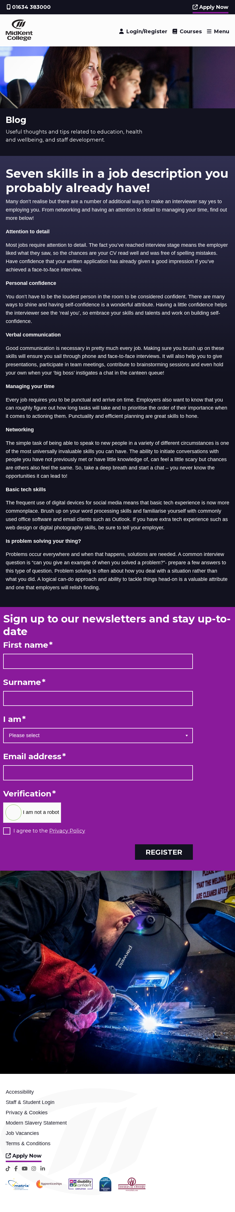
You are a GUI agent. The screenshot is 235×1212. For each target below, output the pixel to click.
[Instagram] (34, 1168)
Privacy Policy (67, 831)
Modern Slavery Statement (36, 1122)
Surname (24, 682)
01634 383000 (31, 7)
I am (14, 719)
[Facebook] (15, 1168)
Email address (34, 756)
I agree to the (49, 831)
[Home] (19, 39)
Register (164, 852)
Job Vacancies (22, 1133)
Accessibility (20, 1091)
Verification (29, 793)
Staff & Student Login (30, 1102)
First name (28, 645)
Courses (191, 31)
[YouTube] (25, 1168)
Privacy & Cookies (27, 1112)
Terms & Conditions (28, 1143)
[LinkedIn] (42, 1168)
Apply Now (213, 7)
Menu (221, 31)
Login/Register (146, 31)
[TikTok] (8, 1168)
